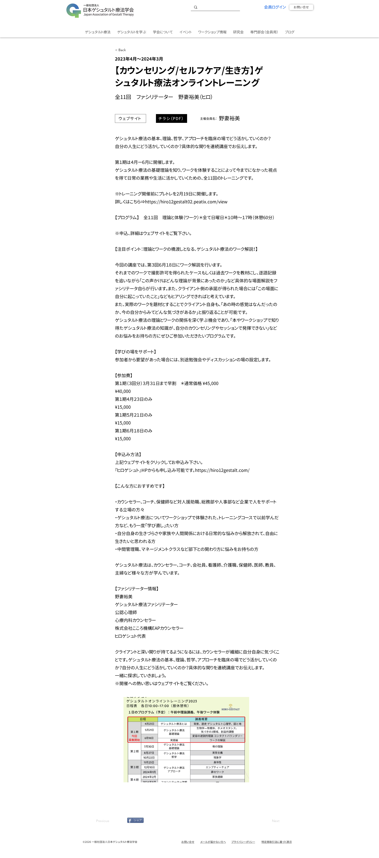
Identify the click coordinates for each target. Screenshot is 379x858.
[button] (98, 32)
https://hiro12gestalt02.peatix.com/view (186, 202)
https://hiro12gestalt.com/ (222, 470)
